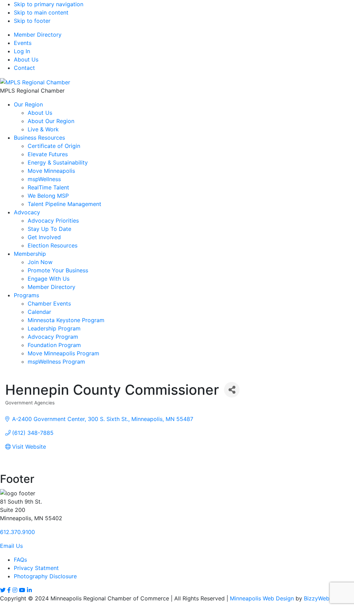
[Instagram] (14, 590)
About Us (26, 59)
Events (22, 42)
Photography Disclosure (45, 576)
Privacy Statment (36, 567)
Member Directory (38, 34)
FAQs (20, 559)
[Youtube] (22, 590)
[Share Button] (232, 389)
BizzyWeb (316, 598)
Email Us (11, 545)
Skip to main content (41, 12)
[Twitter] (3, 590)
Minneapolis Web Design (262, 598)
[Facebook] (9, 590)
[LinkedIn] (29, 590)
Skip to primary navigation (48, 4)
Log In (22, 51)
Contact (24, 67)
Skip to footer (32, 20)
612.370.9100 (17, 532)
